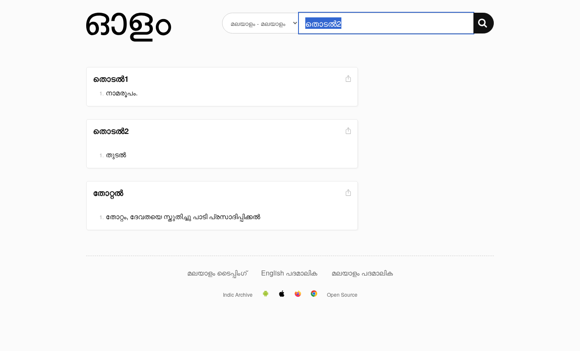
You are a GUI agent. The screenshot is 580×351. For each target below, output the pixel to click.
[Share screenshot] (347, 79)
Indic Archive (238, 294)
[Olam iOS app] (282, 294)
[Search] (483, 23)
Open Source (342, 294)
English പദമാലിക (290, 273)
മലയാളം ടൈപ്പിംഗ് (217, 273)
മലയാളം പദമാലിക (362, 273)
